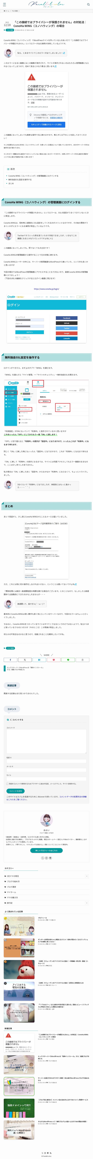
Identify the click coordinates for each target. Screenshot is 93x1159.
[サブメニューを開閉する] (86, 876)
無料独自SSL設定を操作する (20, 179)
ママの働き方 (12, 897)
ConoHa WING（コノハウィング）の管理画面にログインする (33, 175)
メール (9, 766)
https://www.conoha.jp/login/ (46, 288)
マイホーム (11, 892)
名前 (9, 757)
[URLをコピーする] (82, 660)
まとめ (11, 183)
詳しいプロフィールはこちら (46, 850)
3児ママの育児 (13, 876)
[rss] (51, 1153)
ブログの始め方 (13, 881)
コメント (10, 727)
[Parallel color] (46, 4)
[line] (50, 858)
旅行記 (9, 903)
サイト (8, 775)
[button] (10, 660)
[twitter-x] (42, 858)
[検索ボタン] (88, 4)
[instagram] (46, 858)
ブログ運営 (10, 30)
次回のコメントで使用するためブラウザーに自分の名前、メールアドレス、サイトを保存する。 (43, 784)
